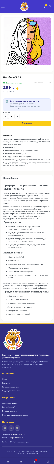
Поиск (50, 6)
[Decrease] (5, 116)
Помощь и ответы (9, 411)
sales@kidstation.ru (15, 437)
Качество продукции (10, 386)
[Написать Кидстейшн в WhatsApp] (11, 428)
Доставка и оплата (9, 403)
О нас (4, 379)
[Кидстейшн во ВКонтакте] (4, 428)
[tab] (27, 178)
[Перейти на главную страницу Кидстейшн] (13, 339)
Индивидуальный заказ (11, 390)
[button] (26, 68)
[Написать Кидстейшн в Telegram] (17, 428)
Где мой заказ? (8, 407)
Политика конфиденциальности (15, 415)
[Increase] (17, 116)
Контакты (6, 383)
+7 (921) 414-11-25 (18, 434)
